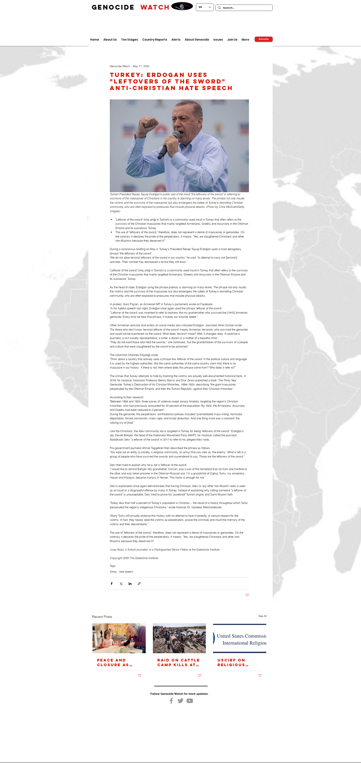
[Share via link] (139, 583)
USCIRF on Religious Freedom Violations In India (237, 662)
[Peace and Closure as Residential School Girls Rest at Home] (119, 638)
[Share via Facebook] (111, 583)
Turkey (113, 571)
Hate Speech (126, 571)
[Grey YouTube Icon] (190, 701)
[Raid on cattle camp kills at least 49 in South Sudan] (179, 638)
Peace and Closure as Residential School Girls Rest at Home (116, 662)
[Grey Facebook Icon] (171, 701)
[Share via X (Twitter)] (121, 583)
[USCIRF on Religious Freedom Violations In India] (239, 638)
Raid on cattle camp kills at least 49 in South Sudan (178, 662)
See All (262, 616)
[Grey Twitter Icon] (180, 701)
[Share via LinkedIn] (130, 583)
